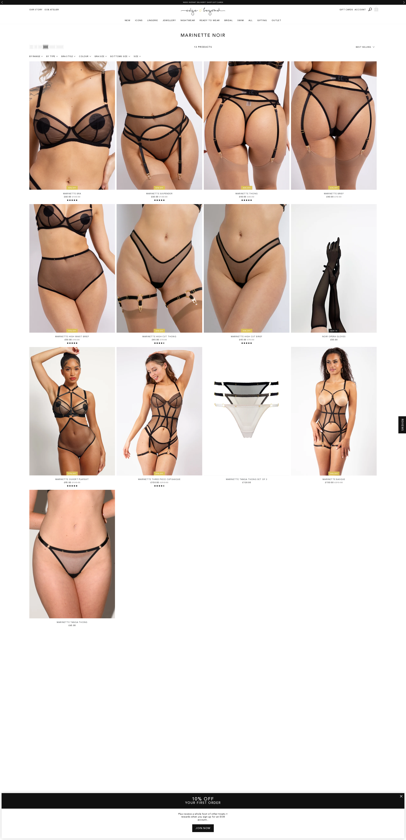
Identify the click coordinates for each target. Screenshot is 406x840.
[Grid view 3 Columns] (40, 47)
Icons (139, 20)
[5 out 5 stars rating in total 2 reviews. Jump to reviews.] (159, 200)
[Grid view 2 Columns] (35, 47)
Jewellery (169, 20)
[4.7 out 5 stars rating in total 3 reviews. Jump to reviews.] (159, 343)
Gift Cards (346, 10)
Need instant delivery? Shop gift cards (203, 2)
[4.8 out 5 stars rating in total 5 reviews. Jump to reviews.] (72, 343)
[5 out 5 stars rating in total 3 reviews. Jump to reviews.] (72, 200)
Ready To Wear (210, 20)
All (250, 20)
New (127, 20)
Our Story (36, 10)
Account (360, 10)
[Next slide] (404, 2)
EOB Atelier (52, 10)
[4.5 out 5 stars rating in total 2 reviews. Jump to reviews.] (159, 486)
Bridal (228, 20)
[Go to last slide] (2, 2)
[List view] (31, 47)
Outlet (276, 20)
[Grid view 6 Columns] (60, 47)
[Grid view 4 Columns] (45, 47)
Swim (240, 20)
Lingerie (152, 20)
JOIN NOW (203, 828)
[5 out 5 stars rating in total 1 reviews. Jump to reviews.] (246, 200)
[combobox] (370, 9)
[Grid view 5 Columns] (52, 47)
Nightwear (188, 20)
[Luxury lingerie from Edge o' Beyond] (203, 12)
